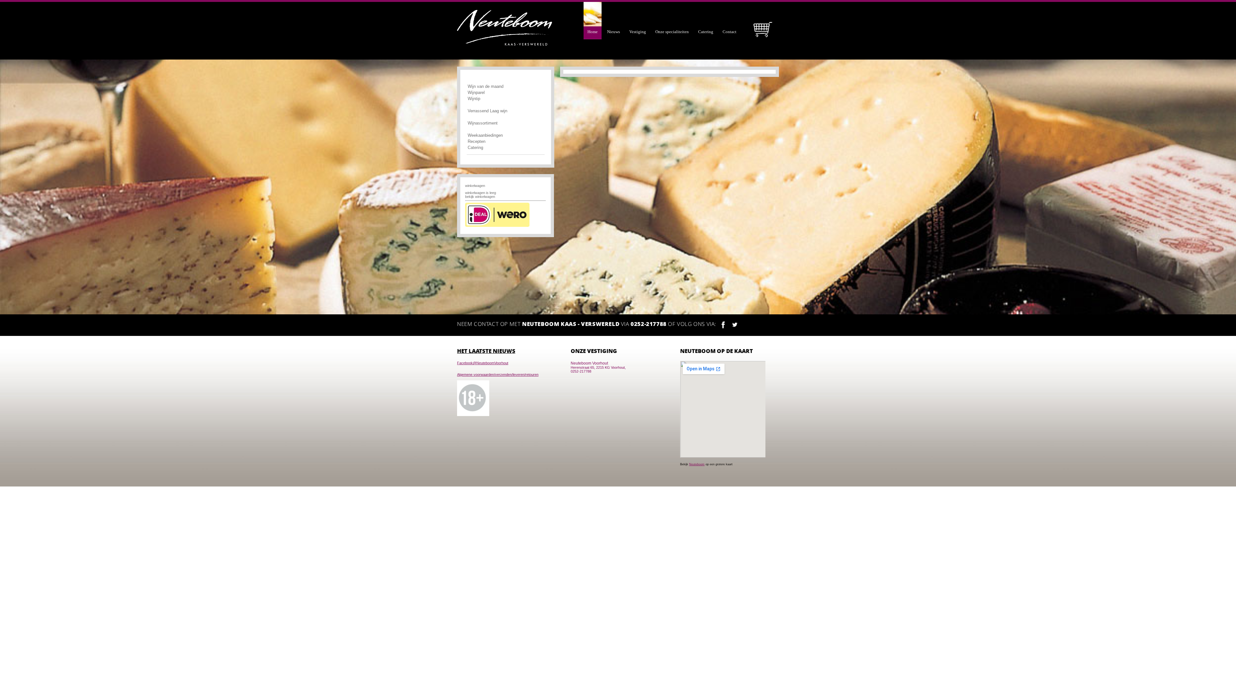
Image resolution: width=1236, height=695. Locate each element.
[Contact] (730, 6)
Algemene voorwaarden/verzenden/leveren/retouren (497, 374)
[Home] (593, 6)
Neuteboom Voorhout (589, 363)
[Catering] (706, 6)
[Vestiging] (638, 6)
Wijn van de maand (486, 86)
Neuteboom (697, 464)
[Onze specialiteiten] (672, 6)
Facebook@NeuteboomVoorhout (482, 363)
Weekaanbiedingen (485, 135)
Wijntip (474, 98)
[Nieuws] (614, 6)
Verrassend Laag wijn (487, 110)
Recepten (476, 141)
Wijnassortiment (483, 123)
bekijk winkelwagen (480, 197)
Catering (475, 147)
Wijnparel (476, 92)
